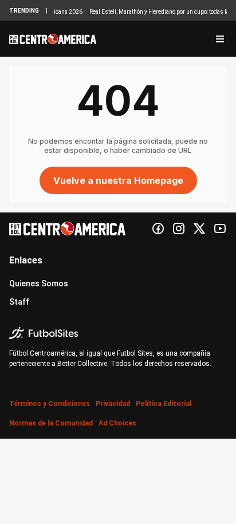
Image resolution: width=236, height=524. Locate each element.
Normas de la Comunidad (51, 423)
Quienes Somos (38, 283)
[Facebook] (158, 228)
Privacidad (113, 404)
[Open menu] (220, 39)
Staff (19, 301)
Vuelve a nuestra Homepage (118, 180)
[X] (199, 228)
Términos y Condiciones (49, 404)
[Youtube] (220, 228)
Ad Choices (117, 423)
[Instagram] (179, 228)
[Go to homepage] (52, 39)
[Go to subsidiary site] (118, 333)
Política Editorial (163, 404)
